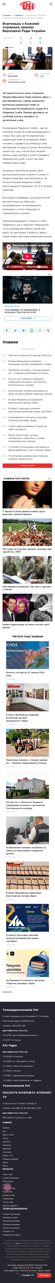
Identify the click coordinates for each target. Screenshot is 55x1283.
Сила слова (8, 1181)
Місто (5, 1166)
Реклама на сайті (10, 1217)
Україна (6, 1128)
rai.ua (17, 1243)
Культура (7, 1152)
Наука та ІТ (8, 1155)
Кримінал (7, 1149)
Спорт (5, 1162)
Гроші (5, 1138)
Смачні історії (9, 1195)
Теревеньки (8, 1199)
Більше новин (27, 465)
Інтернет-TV (8, 1231)
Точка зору (8, 1202)
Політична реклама (11, 1221)
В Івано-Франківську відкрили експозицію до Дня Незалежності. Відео (22, 718)
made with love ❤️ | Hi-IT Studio (27, 1268)
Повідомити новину (11, 1235)
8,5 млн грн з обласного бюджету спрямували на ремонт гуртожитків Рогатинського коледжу (25, 805)
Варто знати (8, 1135)
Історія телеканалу (11, 1214)
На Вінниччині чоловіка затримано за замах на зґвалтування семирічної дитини (26, 851)
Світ (4, 1131)
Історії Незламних (11, 1178)
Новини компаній (10, 1159)
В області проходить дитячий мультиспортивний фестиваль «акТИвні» (22, 938)
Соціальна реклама (11, 1224)
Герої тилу (8, 1174)
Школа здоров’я (10, 1206)
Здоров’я (7, 1145)
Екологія (7, 1142)
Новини (10, 64)
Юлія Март (13, 75)
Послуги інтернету (11, 1228)
